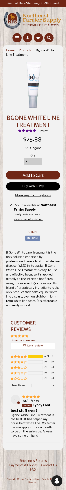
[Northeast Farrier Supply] (33, 20)
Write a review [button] (33, 345)
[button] (27, 131)
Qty (33, 155)
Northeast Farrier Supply (37, 479)
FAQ (33, 469)
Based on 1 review (23, 340)
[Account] (27, 37)
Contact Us (49, 465)
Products (25, 50)
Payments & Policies (23, 465)
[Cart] (38, 37)
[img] (31, 397)
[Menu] (17, 37)
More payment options (33, 195)
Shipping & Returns (33, 461)
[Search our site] (49, 37)
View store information (28, 219)
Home (10, 50)
